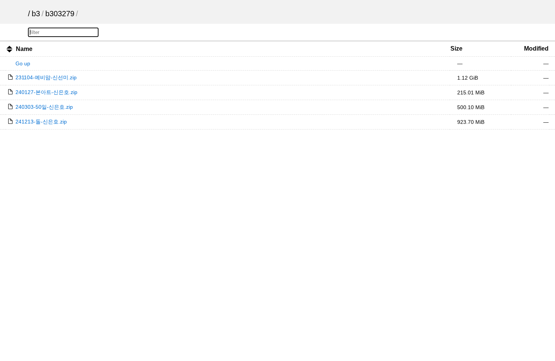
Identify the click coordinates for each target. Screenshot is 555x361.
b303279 (59, 13)
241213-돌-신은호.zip (41, 122)
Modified (536, 48)
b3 (36, 13)
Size (456, 48)
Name (24, 49)
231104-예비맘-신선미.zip (46, 77)
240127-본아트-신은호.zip (46, 92)
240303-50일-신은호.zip (44, 107)
